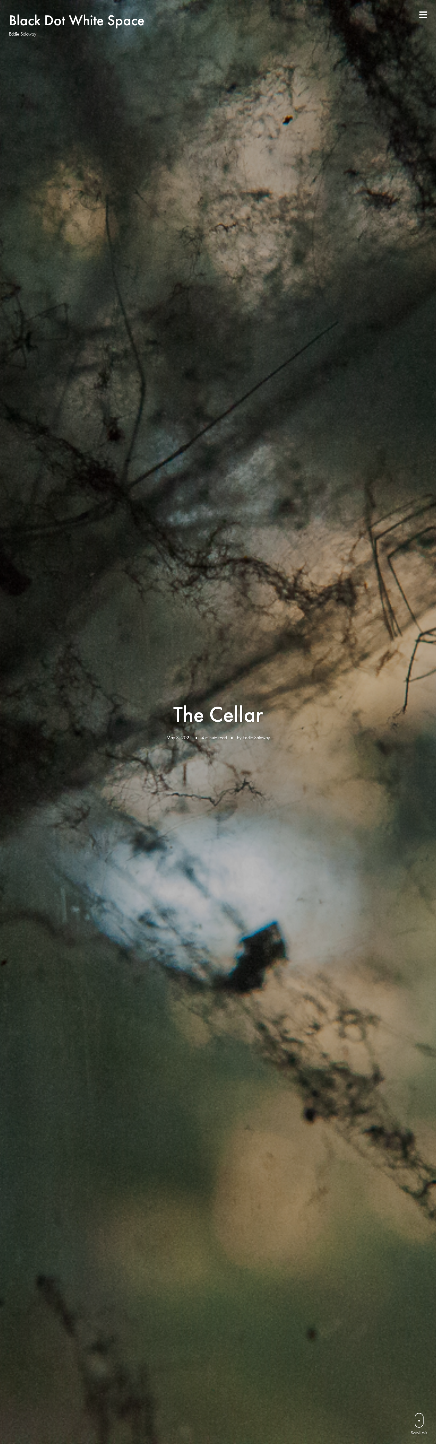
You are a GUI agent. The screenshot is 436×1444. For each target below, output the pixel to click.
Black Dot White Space (76, 20)
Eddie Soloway (256, 737)
